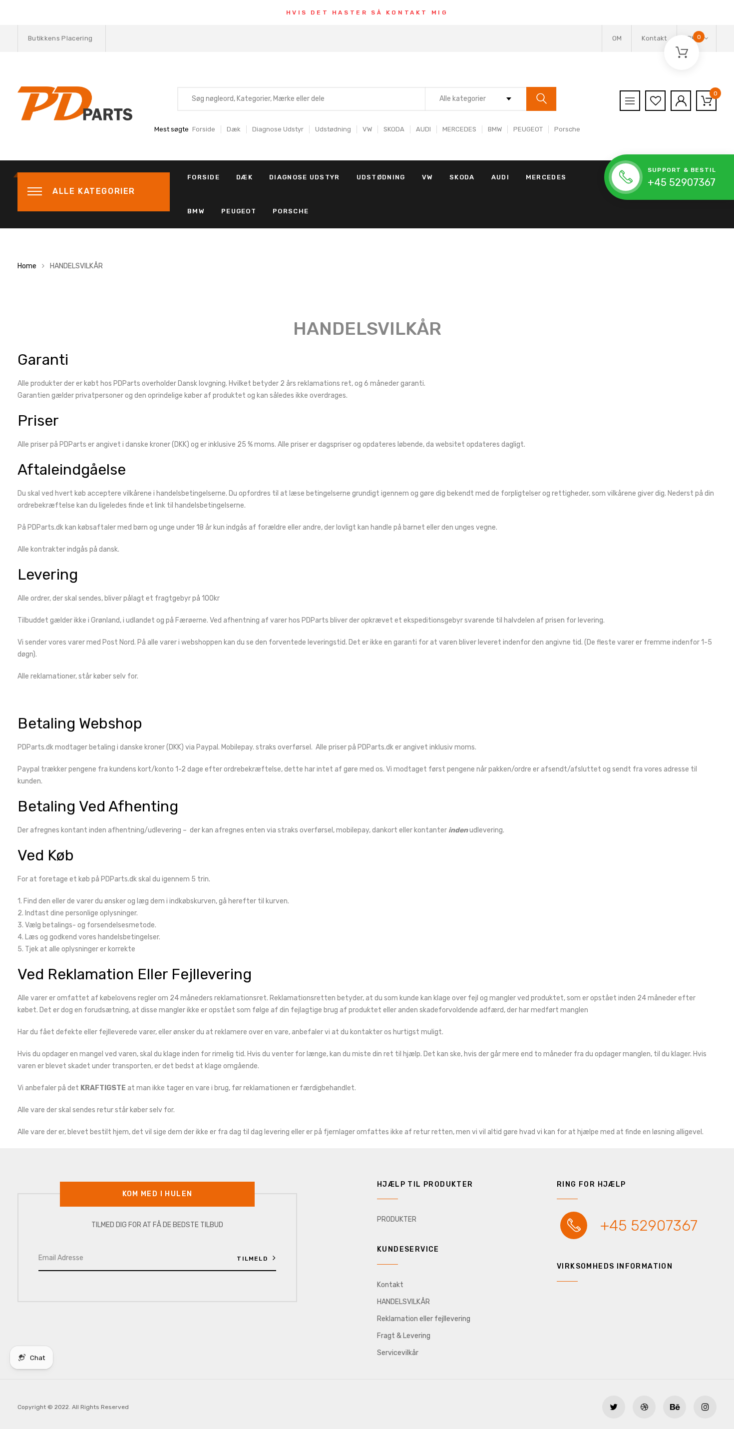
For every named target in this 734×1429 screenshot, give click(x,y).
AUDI (423, 129)
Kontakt (654, 38)
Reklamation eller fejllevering (423, 1319)
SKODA (393, 129)
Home (26, 266)
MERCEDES (459, 129)
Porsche (567, 129)
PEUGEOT (528, 129)
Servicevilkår (397, 1353)
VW (367, 129)
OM (617, 38)
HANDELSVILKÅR (403, 1302)
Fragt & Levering (403, 1336)
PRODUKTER (396, 1219)
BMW (495, 129)
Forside (203, 129)
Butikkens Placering (60, 38)
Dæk (234, 129)
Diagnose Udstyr (278, 129)
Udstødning (333, 129)
